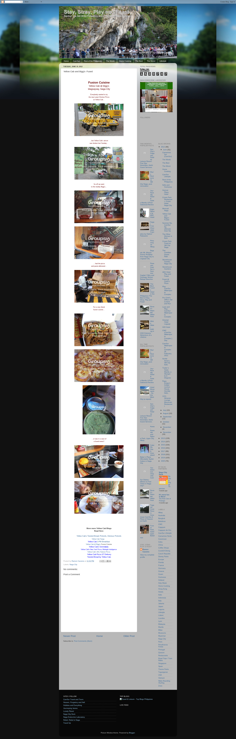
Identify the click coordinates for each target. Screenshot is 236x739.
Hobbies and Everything (72, 705)
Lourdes (161, 618)
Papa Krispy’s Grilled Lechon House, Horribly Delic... (166, 387)
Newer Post (69, 636)
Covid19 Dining (164, 551)
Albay (160, 512)
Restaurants (163, 655)
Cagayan (161, 527)
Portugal (161, 650)
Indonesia (162, 598)
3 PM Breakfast (99, 542)
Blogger (132, 733)
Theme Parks (163, 669)
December (167, 432)
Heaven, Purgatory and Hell (74, 702)
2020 (163, 461)
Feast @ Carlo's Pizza (166, 281)
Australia (161, 515)
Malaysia (161, 624)
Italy (160, 601)
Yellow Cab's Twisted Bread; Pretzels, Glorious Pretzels (99, 536)
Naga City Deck (163, 473)
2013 (163, 438)
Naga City (73, 564)
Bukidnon (162, 521)
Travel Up (67, 723)
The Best (139, 61)
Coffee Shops (163, 548)
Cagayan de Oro (164, 530)
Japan (160, 606)
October (166, 422)
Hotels (160, 592)
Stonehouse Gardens (167, 268)
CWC (160, 524)
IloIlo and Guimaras (167, 186)
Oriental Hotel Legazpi (166, 322)
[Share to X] (105, 561)
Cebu (160, 542)
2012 (163, 147)
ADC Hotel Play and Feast (166, 274)
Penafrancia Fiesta (163, 646)
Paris (160, 642)
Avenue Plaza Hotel (165, 192)
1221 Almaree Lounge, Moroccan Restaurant (167, 401)
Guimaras (162, 577)
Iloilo (160, 595)
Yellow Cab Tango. (99, 539)
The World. (110, 61)
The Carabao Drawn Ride (166, 253)
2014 (163, 442)
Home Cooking (125, 61)
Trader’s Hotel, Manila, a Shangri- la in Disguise (166, 373)
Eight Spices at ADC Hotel (152, 213)
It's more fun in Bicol (164, 496)
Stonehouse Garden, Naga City (167, 262)
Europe (161, 559)
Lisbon (160, 615)
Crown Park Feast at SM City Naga (166, 244)
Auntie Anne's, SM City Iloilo (166, 362)
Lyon (160, 621)
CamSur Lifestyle (166, 175)
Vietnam (161, 678)
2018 (163, 454)
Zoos (160, 686)
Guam (160, 574)
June (165, 150)
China (160, 545)
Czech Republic (164, 554)
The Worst (151, 61)
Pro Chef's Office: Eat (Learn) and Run (167, 301)
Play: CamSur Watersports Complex (167, 290)
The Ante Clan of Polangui (165, 500)
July (165, 410)
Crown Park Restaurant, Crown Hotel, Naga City (167, 201)
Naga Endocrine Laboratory (74, 717)
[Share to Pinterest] (110, 561)
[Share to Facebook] (107, 561)
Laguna (161, 609)
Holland (161, 580)
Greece (161, 571)
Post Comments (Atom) (83, 641)
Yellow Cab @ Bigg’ (93, 544)
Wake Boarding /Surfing (164, 682)
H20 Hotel (166, 327)
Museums (162, 633)
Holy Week (162, 583)
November (167, 427)
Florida (161, 562)
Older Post (129, 636)
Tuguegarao (163, 672)
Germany (162, 568)
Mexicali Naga (165, 209)
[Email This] (100, 561)
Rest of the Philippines (93, 61)
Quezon (161, 653)
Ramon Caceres (146, 551)
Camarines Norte (165, 536)
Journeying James (70, 708)
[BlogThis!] (103, 561)
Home (66, 61)
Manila (160, 627)
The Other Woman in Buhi (167, 236)
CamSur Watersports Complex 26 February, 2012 (167, 349)
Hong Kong (162, 589)
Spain (160, 666)
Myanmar (162, 636)
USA (160, 675)
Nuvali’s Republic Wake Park (152, 311)
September (167, 417)
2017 (163, 451)
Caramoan (162, 539)
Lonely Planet (68, 711)
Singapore (162, 663)
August (166, 413)
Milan (160, 630)
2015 (163, 445)
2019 (163, 458)
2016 (163, 448)
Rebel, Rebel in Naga (71, 720)
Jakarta (161, 603)
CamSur (76, 61)
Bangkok (161, 518)
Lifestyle (163, 61)
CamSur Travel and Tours (73, 699)
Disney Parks (163, 556)
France (161, 565)
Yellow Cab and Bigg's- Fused (166, 217)
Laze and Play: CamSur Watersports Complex (167, 312)
